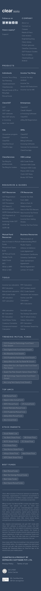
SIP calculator (7, 298)
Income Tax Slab (26, 197)
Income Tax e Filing (9, 77)
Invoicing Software (27, 144)
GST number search (28, 288)
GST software (7, 113)
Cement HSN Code (27, 164)
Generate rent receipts (29, 294)
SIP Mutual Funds (8, 254)
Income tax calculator (10, 285)
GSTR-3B (5, 228)
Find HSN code (26, 310)
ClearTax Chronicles (29, 48)
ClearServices (7, 87)
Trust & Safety (27, 55)
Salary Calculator (27, 320)
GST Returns (7, 200)
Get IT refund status (28, 317)
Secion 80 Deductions (28, 86)
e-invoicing (6, 120)
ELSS (4, 251)
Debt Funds (6, 260)
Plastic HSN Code (27, 171)
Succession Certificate (29, 254)
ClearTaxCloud (7, 144)
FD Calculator (7, 317)
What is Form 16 (26, 203)
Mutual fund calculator (10, 291)
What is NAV (7, 270)
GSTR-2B (5, 224)
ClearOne (24, 137)
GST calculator (8, 301)
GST (3, 107)
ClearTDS (24, 117)
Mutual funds (7, 96)
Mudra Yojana (25, 245)
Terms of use (22, 564)
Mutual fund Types (9, 247)
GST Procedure (8, 203)
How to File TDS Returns (29, 209)
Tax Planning (7, 80)
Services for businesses (29, 147)
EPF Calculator (26, 323)
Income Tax (24, 83)
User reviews (26, 36)
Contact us (26, 26)
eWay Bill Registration (28, 120)
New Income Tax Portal (29, 213)
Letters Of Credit (26, 270)
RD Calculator (7, 314)
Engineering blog (28, 39)
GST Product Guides (29, 51)
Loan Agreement (26, 251)
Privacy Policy (7, 564)
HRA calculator (7, 310)
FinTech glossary (28, 45)
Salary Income (25, 206)
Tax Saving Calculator (28, 314)
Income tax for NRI (27, 90)
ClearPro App (7, 147)
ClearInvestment (8, 84)
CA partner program (10, 134)
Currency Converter (9, 323)
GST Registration (8, 197)
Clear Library (26, 42)
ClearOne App (25, 150)
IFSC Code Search (27, 291)
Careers (25, 29)
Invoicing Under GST (9, 221)
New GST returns (8, 117)
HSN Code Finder (26, 161)
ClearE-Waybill (26, 110)
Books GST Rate (26, 177)
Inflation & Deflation (27, 248)
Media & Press (27, 32)
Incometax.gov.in (26, 216)
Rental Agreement (27, 267)
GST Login (6, 110)
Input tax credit (8, 123)
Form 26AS (24, 200)
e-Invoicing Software (28, 113)
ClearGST (24, 107)
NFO (3, 263)
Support (5, 34)
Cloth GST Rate (26, 174)
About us (25, 23)
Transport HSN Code (28, 168)
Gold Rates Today (9, 320)
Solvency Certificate (28, 257)
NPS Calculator (26, 304)
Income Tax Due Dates (29, 225)
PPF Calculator (26, 285)
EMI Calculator (7, 288)
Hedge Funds (7, 257)
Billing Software (26, 141)
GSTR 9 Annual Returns (11, 212)
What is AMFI (7, 267)
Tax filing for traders (9, 167)
